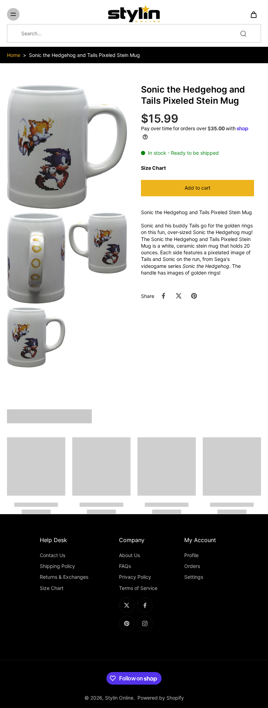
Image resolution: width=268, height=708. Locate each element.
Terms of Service (138, 588)
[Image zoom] (67, 146)
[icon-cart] (253, 14)
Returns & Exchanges (64, 577)
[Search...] (243, 33)
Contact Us (52, 555)
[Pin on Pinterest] (194, 296)
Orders (192, 566)
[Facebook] (144, 605)
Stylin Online (119, 698)
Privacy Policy (135, 577)
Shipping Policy (57, 566)
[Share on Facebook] (163, 296)
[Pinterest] (126, 623)
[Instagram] (144, 623)
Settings (193, 577)
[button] (197, 188)
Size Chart (52, 588)
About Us (129, 555)
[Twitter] (126, 605)
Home (13, 55)
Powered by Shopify (160, 698)
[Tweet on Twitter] (178, 296)
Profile (191, 555)
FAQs (125, 566)
